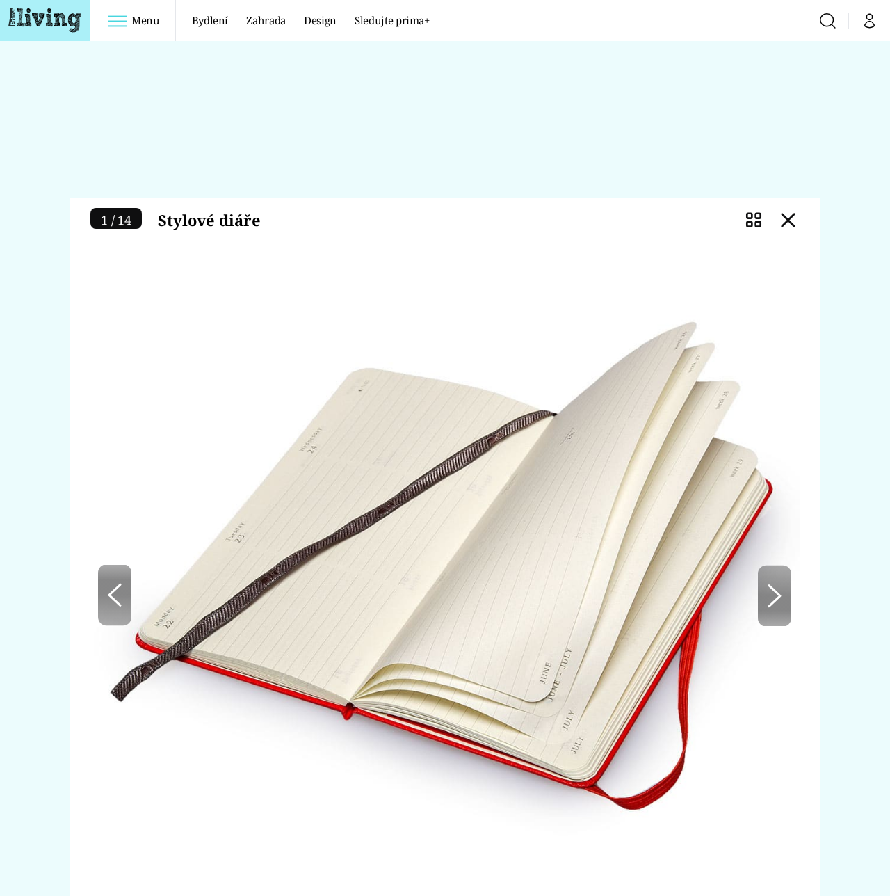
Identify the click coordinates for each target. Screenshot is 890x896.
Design (320, 20)
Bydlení (210, 20)
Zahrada (266, 20)
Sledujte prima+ (392, 20)
